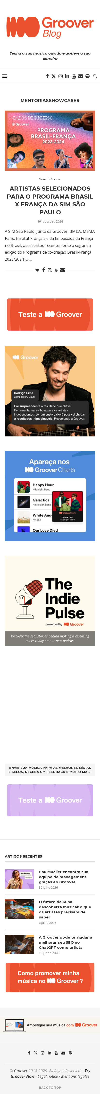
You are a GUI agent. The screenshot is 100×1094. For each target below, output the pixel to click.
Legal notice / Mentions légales (63, 1076)
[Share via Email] (62, 270)
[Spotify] (87, 76)
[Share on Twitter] (49, 270)
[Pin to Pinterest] (56, 270)
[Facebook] (47, 76)
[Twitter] (53, 76)
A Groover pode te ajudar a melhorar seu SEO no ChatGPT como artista (65, 942)
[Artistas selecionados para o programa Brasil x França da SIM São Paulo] (50, 141)
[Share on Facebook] (43, 270)
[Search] (95, 76)
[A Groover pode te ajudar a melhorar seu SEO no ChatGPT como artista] (19, 944)
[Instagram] (60, 76)
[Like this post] (37, 270)
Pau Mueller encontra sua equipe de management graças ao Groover (63, 876)
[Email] (80, 76)
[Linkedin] (67, 76)
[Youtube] (74, 76)
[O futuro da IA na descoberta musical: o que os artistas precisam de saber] (19, 909)
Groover (20, 1070)
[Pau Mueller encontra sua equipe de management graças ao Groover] (19, 879)
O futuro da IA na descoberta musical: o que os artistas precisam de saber (65, 909)
